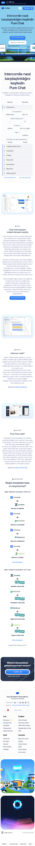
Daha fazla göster (17, 562)
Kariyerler (5, 744)
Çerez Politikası (22, 749)
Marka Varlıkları (7, 746)
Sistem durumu (8, 832)
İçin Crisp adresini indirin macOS (21, 705)
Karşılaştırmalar (7, 722)
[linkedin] (26, 702)
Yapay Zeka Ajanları (23, 722)
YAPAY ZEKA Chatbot (24, 725)
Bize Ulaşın (6, 741)
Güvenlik (20, 741)
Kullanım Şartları (22, 744)
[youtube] (20, 702)
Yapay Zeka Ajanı (14, 844)
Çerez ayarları (22, 752)
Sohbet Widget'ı (22, 720)
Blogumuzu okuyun (23, 738)
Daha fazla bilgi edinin (10, 177)
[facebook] (15, 702)
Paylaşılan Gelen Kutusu (24, 728)
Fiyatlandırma (23, 844)
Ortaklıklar (6, 749)
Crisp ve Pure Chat (21, 467)
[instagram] (23, 702)
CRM (19, 731)
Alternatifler (6, 725)
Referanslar (7, 720)
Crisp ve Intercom (21, 387)
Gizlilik (20, 746)
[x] (18, 702)
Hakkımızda (6, 738)
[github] (28, 702)
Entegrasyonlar (7, 728)
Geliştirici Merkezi (8, 731)
